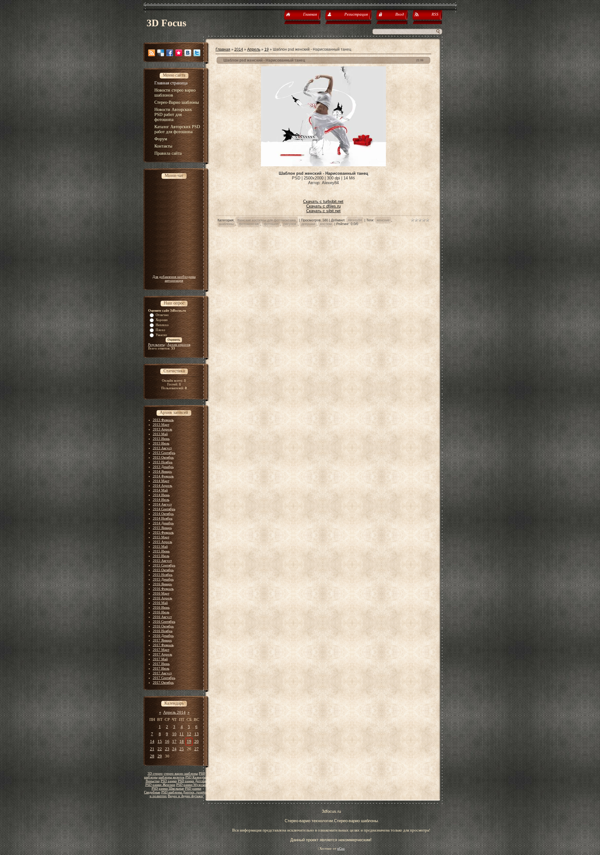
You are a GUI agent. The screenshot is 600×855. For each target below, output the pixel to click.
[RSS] (151, 52)
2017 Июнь (161, 664)
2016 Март (161, 593)
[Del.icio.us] (160, 52)
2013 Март (161, 424)
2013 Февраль (163, 420)
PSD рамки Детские (192, 781)
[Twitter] (196, 52)
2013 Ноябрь (162, 462)
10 (174, 734)
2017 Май (160, 659)
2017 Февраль (163, 645)
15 (160, 741)
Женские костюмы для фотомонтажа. (267, 220)
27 (196, 749)
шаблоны (226, 224)
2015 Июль (161, 556)
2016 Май (160, 603)
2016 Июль (161, 612)
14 (152, 741)
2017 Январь (162, 640)
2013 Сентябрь (164, 453)
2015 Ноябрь (162, 574)
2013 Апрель (162, 429)
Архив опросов (178, 344)
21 (152, 749)
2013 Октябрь (163, 457)
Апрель (253, 49)
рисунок (289, 224)
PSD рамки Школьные (168, 788)
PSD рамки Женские (160, 785)
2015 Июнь (161, 551)
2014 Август (162, 504)
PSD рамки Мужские (192, 785)
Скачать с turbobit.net (323, 201)
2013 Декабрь (163, 467)
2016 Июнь (161, 607)
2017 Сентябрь (164, 678)
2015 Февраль (163, 532)
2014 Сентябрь (164, 509)
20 (196, 741)
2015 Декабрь (163, 579)
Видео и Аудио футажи (185, 796)
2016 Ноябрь (162, 631)
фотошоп (271, 224)
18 (181, 741)
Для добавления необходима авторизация (174, 278)
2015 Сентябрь (164, 565)
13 (196, 734)
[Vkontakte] (187, 52)
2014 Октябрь (163, 514)
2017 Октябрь (163, 682)
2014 (238, 49)
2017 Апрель (162, 654)
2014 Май (160, 490)
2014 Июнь (161, 495)
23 (167, 749)
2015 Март (161, 537)
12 (189, 734)
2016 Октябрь (163, 626)
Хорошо (162, 320)
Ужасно (161, 335)
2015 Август (162, 560)
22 (160, 749)
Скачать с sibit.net (323, 211)
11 (181, 734)
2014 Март (161, 481)
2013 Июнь (161, 438)
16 (167, 741)
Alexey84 (355, 220)
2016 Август (162, 617)
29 (160, 756)
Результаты (156, 344)
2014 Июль (161, 499)
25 (181, 749)
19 (189, 741)
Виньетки (153, 781)
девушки (308, 224)
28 (152, 756)
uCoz (341, 848)
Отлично (162, 315)
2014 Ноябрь (162, 518)
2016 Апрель (162, 598)
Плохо (160, 330)
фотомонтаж (249, 224)
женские (383, 220)
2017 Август (162, 673)
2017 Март (161, 649)
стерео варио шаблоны (181, 773)
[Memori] (178, 52)
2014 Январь (162, 471)
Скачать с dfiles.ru (323, 206)
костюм (326, 224)
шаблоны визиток (171, 777)
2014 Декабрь (163, 523)
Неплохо (162, 325)
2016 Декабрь (163, 635)
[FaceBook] (169, 52)
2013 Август (162, 448)
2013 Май (160, 434)
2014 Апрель (162, 485)
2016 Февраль (163, 589)
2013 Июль (161, 443)
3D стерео (155, 773)
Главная (223, 49)
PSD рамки (169, 781)
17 (174, 741)
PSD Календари (196, 777)
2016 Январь (162, 584)
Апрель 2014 (174, 712)
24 (174, 749)
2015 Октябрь (163, 570)
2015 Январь (162, 528)
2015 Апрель (162, 542)
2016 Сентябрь (164, 621)
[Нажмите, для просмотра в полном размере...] (323, 165)
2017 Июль (161, 668)
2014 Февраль (163, 476)
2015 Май (160, 546)
